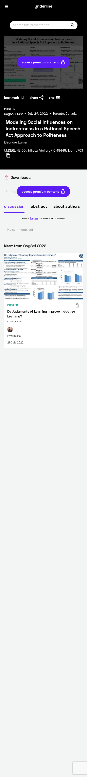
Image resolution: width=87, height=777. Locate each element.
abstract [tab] (39, 206)
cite (52, 97)
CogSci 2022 (34, 245)
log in (34, 218)
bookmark (11, 97)
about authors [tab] (66, 206)
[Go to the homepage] (43, 6)
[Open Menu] (6, 6)
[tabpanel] (43, 224)
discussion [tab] (14, 206)
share (34, 97)
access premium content (40, 62)
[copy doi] (10, 155)
